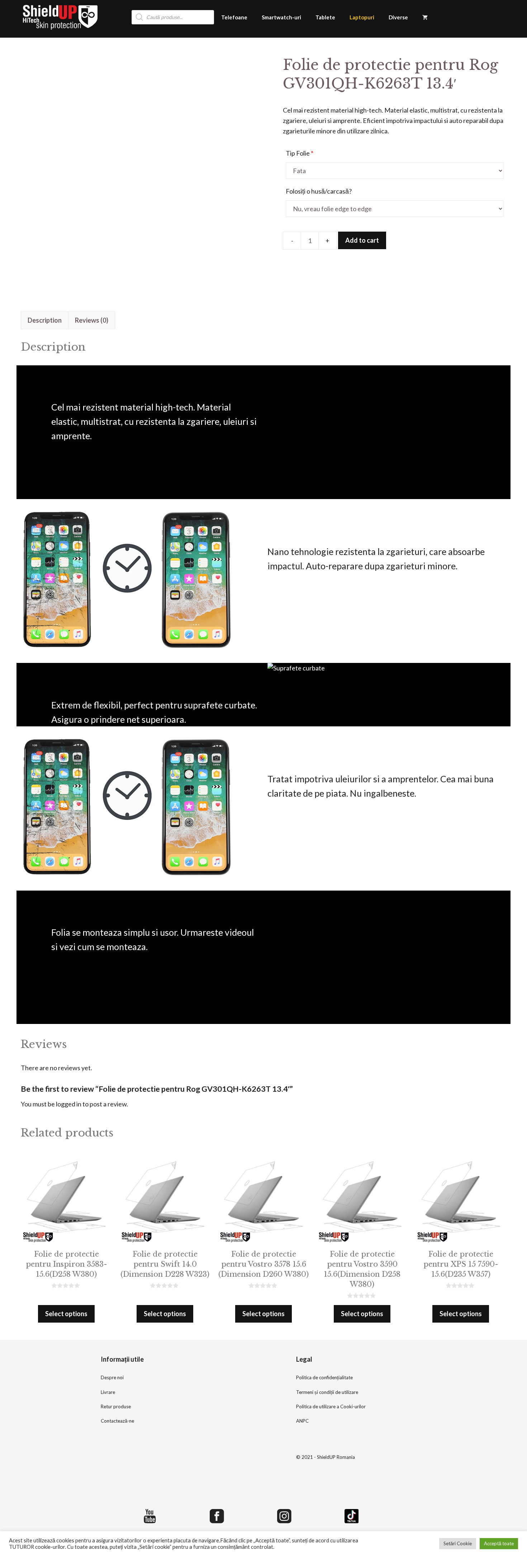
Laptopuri (362, 17)
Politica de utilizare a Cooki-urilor (331, 1406)
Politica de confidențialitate (324, 1377)
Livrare (108, 1392)
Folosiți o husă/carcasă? (319, 191)
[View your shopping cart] (425, 17)
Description (45, 320)
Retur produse (116, 1406)
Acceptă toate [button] (499, 1543)
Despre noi (112, 1377)
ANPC (302, 1421)
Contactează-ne (117, 1421)
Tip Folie (299, 153)
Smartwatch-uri (281, 17)
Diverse (398, 17)
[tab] (44, 320)
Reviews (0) (91, 320)
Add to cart (362, 240)
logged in (68, 1104)
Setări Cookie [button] (457, 1543)
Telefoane (234, 17)
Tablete (325, 17)
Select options (66, 1314)
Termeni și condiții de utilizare (327, 1392)
